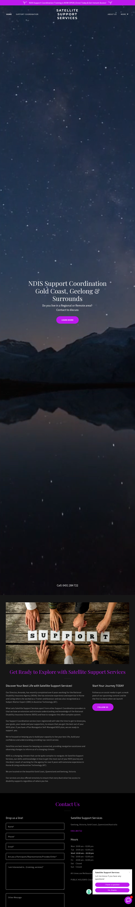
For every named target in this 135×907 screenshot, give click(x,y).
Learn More (67, 320)
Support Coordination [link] (27, 14)
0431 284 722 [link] (70, 585)
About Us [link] (112, 14)
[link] (67, 18)
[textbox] (35, 826)
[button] (125, 14)
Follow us (103, 707)
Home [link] (9, 14)
